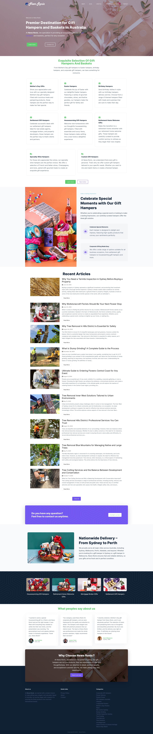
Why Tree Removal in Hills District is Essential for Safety (89, 326)
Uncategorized (100, 722)
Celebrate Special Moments (99, 227)
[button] (38, 584)
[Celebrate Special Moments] (85, 231)
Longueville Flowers (102, 703)
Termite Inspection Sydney (104, 714)
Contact (125, 4)
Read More (67, 298)
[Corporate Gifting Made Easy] (85, 252)
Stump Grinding (101, 712)
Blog (90, 4)
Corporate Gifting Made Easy (99, 246)
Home (75, 4)
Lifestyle (98, 4)
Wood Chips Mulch (102, 726)
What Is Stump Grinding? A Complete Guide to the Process (90, 348)
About (83, 4)
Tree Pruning (100, 716)
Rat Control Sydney (102, 710)
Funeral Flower (100, 697)
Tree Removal (100, 718)
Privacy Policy (65, 693)
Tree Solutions (100, 720)
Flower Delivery (101, 695)
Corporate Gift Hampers (103, 693)
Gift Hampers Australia (112, 4)
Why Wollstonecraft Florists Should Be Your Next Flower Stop (92, 304)
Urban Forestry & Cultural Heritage (106, 724)
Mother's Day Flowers (102, 705)
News (98, 708)
